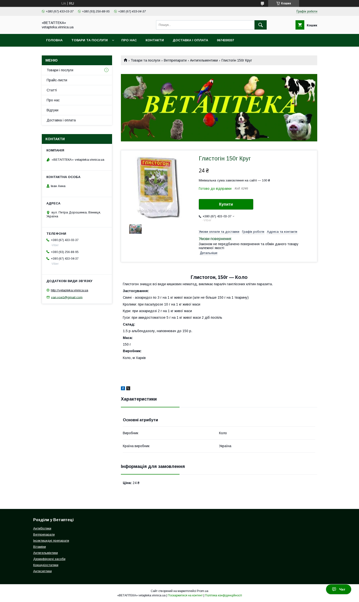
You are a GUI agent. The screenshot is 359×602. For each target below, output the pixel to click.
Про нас (129, 40)
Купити (226, 204)
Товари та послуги (89, 40)
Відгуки (52, 110)
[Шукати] (260, 25)
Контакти (155, 40)
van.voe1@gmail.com (67, 297)
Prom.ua (202, 591)
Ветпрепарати (175, 60)
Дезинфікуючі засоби (49, 559)
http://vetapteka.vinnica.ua (69, 290)
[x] (128, 389)
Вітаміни (39, 547)
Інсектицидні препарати (51, 540)
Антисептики (42, 571)
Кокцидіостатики (45, 565)
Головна (54, 40)
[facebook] (123, 389)
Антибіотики (42, 528)
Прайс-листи (57, 80)
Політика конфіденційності (223, 595)
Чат (342, 589)
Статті (52, 90)
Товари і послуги (60, 70)
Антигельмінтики (45, 553)
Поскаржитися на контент (185, 595)
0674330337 (225, 40)
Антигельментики (204, 60)
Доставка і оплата (190, 40)
